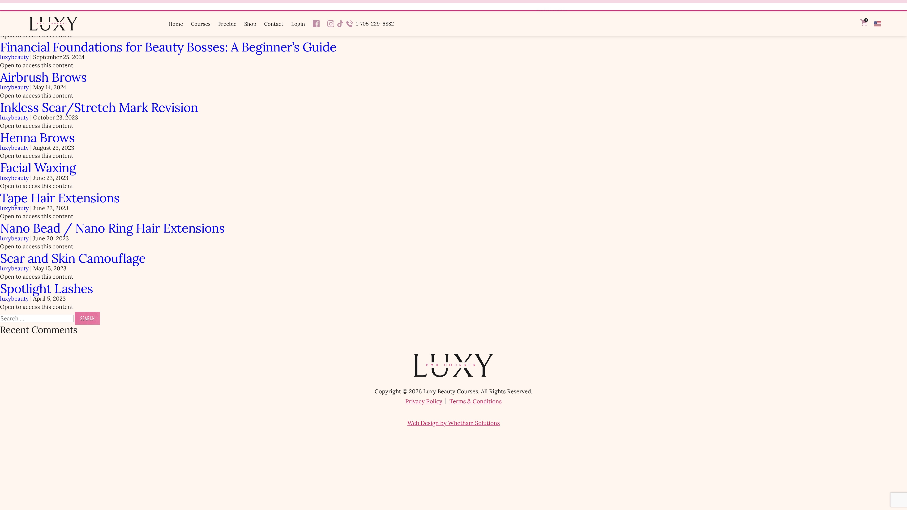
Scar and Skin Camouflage (72, 258)
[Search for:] (37, 318)
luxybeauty (14, 57)
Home (175, 24)
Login (298, 24)
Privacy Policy (423, 401)
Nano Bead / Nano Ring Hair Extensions (112, 228)
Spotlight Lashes (46, 288)
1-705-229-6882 (375, 23)
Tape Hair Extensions (60, 198)
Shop (250, 24)
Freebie (227, 24)
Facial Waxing (38, 168)
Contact (273, 24)
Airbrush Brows (43, 77)
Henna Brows (37, 138)
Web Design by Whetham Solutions (453, 423)
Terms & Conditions (475, 401)
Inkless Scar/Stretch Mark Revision (99, 107)
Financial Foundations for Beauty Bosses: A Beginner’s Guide (168, 47)
